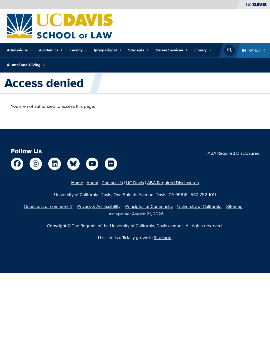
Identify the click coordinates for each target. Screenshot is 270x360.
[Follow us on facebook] (17, 164)
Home (77, 182)
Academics (48, 50)
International (105, 50)
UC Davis (135, 182)
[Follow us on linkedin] (54, 164)
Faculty (76, 50)
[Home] (60, 25)
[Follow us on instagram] (36, 164)
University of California (199, 206)
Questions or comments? (48, 206)
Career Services (169, 50)
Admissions (17, 50)
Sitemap (234, 206)
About (92, 182)
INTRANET (251, 50)
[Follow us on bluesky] (73, 164)
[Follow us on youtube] (92, 164)
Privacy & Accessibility (98, 206)
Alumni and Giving (24, 65)
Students (136, 50)
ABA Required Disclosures (233, 153)
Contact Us (112, 182)
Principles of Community (149, 206)
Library (200, 50)
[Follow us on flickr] (111, 164)
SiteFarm (162, 237)
